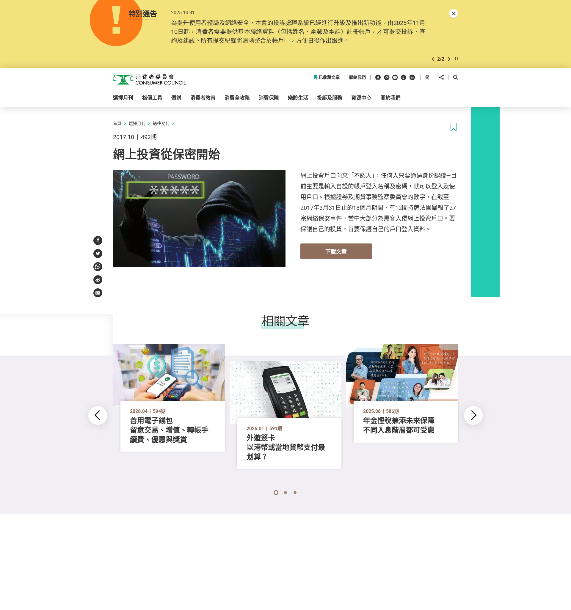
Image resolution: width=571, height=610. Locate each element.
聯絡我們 (357, 77)
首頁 (117, 123)
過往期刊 (161, 123)
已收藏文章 (329, 77)
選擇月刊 (137, 123)
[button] (433, 59)
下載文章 (336, 251)
